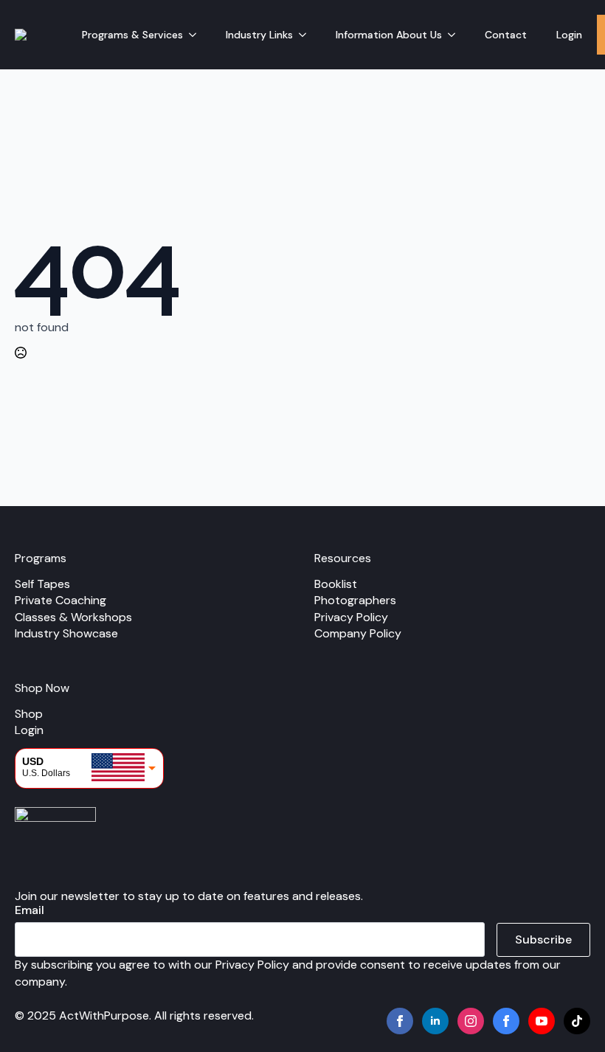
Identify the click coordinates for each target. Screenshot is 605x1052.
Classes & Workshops (73, 617)
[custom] (506, 1021)
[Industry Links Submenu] (307, 35)
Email (29, 910)
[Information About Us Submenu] (456, 35)
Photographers (355, 600)
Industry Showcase (66, 633)
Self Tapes (42, 584)
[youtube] (541, 1021)
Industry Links (259, 34)
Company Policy (357, 633)
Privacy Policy (351, 617)
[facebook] (400, 1021)
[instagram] (470, 1021)
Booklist (335, 584)
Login (569, 34)
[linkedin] (435, 1021)
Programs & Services (132, 34)
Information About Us (389, 34)
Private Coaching (60, 600)
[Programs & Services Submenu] (197, 35)
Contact (506, 34)
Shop (29, 713)
